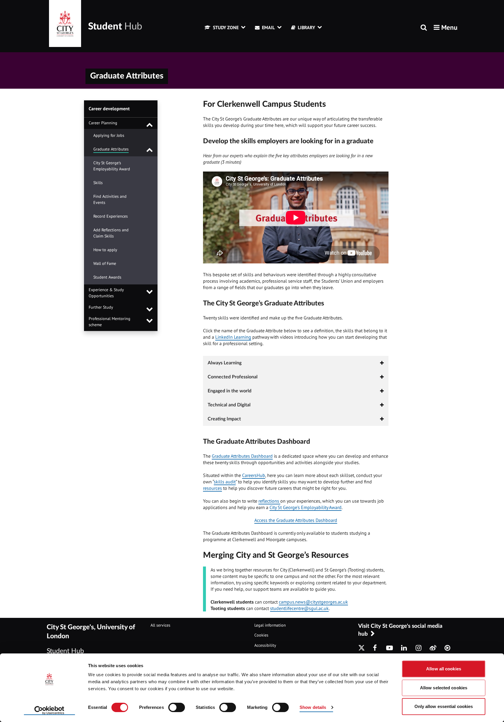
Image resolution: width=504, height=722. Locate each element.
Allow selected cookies (443, 687)
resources (212, 488)
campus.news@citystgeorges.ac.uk (313, 602)
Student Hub (65, 651)
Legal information (270, 625)
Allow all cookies (443, 668)
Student (115, 26)
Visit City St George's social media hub (400, 630)
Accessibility (265, 645)
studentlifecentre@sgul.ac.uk (299, 608)
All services (160, 625)
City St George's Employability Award (306, 507)
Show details (313, 707)
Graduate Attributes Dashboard (242, 456)
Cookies (261, 635)
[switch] (176, 707)
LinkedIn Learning (233, 337)
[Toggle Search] (423, 28)
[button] (445, 27)
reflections (269, 501)
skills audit (225, 482)
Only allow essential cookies (443, 706)
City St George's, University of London (91, 632)
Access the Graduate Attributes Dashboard (295, 520)
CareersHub (253, 475)
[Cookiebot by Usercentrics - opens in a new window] (49, 710)
